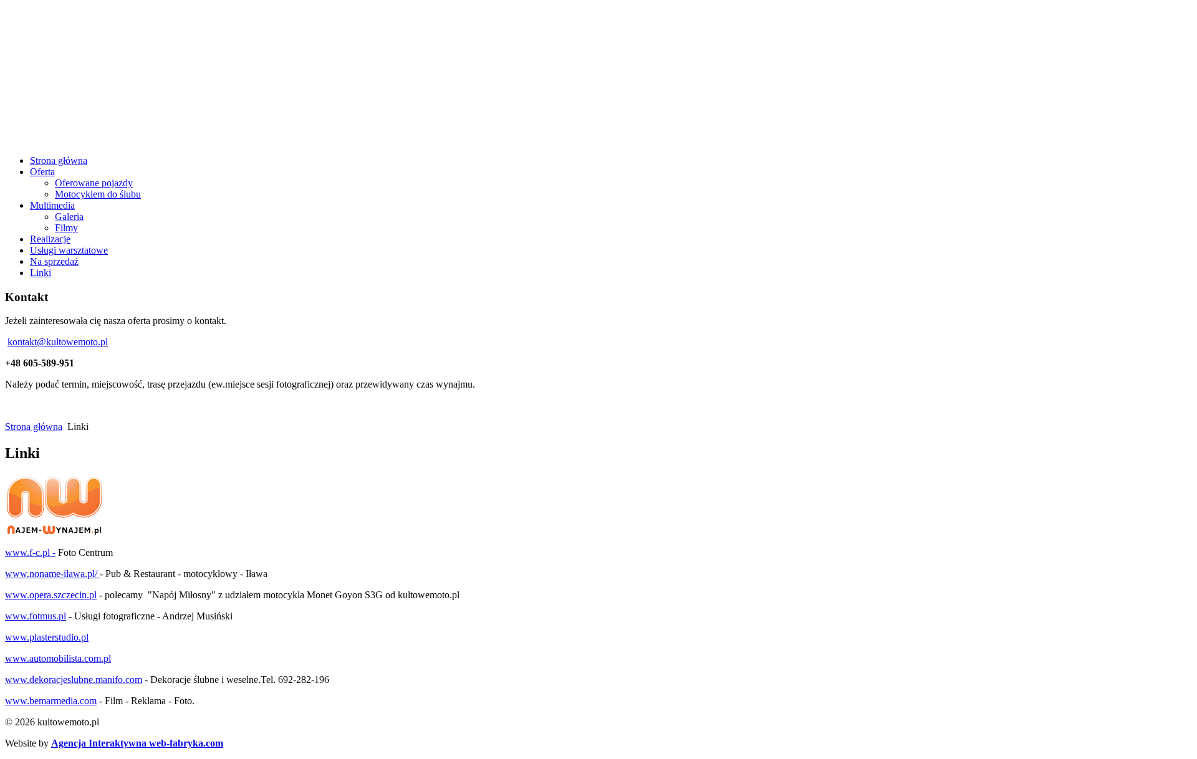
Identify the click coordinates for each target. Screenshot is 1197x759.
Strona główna (33, 426)
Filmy (66, 227)
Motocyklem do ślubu (98, 194)
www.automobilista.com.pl (58, 658)
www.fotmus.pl (35, 616)
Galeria (69, 216)
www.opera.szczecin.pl (51, 595)
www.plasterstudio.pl (47, 637)
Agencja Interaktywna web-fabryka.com (137, 743)
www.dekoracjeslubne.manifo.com (73, 679)
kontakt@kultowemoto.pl (57, 342)
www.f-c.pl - (30, 552)
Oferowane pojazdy (94, 183)
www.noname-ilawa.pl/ (51, 573)
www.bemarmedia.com (51, 700)
